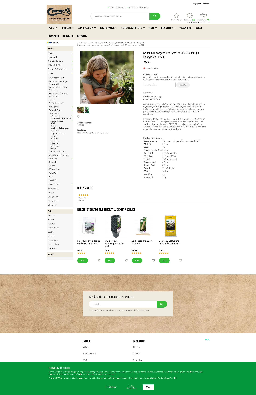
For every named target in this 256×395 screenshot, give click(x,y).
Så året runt (54, 169)
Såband (52, 162)
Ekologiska (53, 107)
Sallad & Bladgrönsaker (60, 118)
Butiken (206, 4)
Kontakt (51, 236)
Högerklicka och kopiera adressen (92, 133)
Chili (53, 123)
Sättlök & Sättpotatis (131, 27)
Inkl (201, 22)
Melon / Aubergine (60, 128)
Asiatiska (54, 113)
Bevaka (183, 85)
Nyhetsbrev (53, 228)
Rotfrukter (54, 146)
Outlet (199, 27)
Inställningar (111, 387)
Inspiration (82, 35)
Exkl (207, 22)
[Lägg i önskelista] (107, 116)
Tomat (54, 136)
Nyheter (51, 224)
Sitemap (52, 205)
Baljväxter (54, 116)
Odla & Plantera (85, 27)
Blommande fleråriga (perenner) (58, 95)
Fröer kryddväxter (57, 152)
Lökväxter (54, 143)
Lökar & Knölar (107, 27)
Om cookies (53, 244)
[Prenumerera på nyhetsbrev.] (162, 304)
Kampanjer (68, 35)
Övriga (54, 138)
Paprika (54, 131)
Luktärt (52, 100)
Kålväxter (54, 141)
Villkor (51, 220)
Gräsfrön (53, 159)
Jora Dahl (53, 173)
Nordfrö (52, 180)
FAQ (85, 360)
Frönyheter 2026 (56, 78)
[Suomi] (50, 43)
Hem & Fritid (167, 27)
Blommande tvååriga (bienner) (58, 89)
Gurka (54, 126)
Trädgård (66, 27)
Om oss (51, 216)
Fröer (151, 27)
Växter (52, 27)
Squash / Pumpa (58, 133)
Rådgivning (54, 35)
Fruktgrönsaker (57, 121)
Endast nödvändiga (131, 387)
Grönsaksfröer (55, 110)
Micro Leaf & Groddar (59, 155)
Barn (51, 177)
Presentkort (186, 27)
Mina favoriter (89, 354)
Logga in (197, 4)
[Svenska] (48, 43)
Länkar (51, 232)
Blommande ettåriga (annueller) (58, 83)
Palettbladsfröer (56, 103)
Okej (148, 387)
